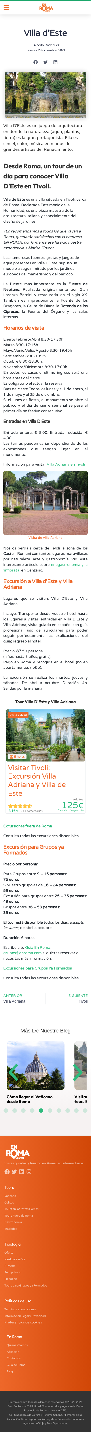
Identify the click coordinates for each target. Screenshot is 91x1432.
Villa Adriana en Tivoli (66, 464)
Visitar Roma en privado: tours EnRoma (46, 1099)
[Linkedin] (21, 1171)
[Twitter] (14, 1171)
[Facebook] (7, 1171)
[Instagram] (29, 1171)
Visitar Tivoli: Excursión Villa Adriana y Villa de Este (37, 781)
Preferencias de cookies (23, 1322)
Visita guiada (18, 715)
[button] (36, 62)
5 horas (19, 757)
